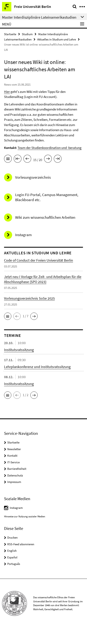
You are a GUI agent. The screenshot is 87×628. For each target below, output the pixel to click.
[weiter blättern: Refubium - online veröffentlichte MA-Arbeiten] (48, 159)
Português (13, 564)
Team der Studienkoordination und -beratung (50, 147)
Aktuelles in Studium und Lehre (56, 39)
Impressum (14, 482)
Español (12, 557)
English (12, 551)
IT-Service (13, 462)
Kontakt (12, 455)
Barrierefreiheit (16, 469)
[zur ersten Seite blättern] (17, 159)
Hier (7, 91)
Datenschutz (15, 475)
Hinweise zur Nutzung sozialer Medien (24, 516)
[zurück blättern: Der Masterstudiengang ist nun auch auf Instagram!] (27, 159)
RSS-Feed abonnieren (20, 544)
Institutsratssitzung (19, 349)
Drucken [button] (12, 537)
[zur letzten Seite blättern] (58, 159)
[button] (7, 316)
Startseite (10, 34)
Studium (27, 34)
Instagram (16, 508)
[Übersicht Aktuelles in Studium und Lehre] (8, 159)
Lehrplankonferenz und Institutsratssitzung (37, 366)
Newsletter (14, 449)
